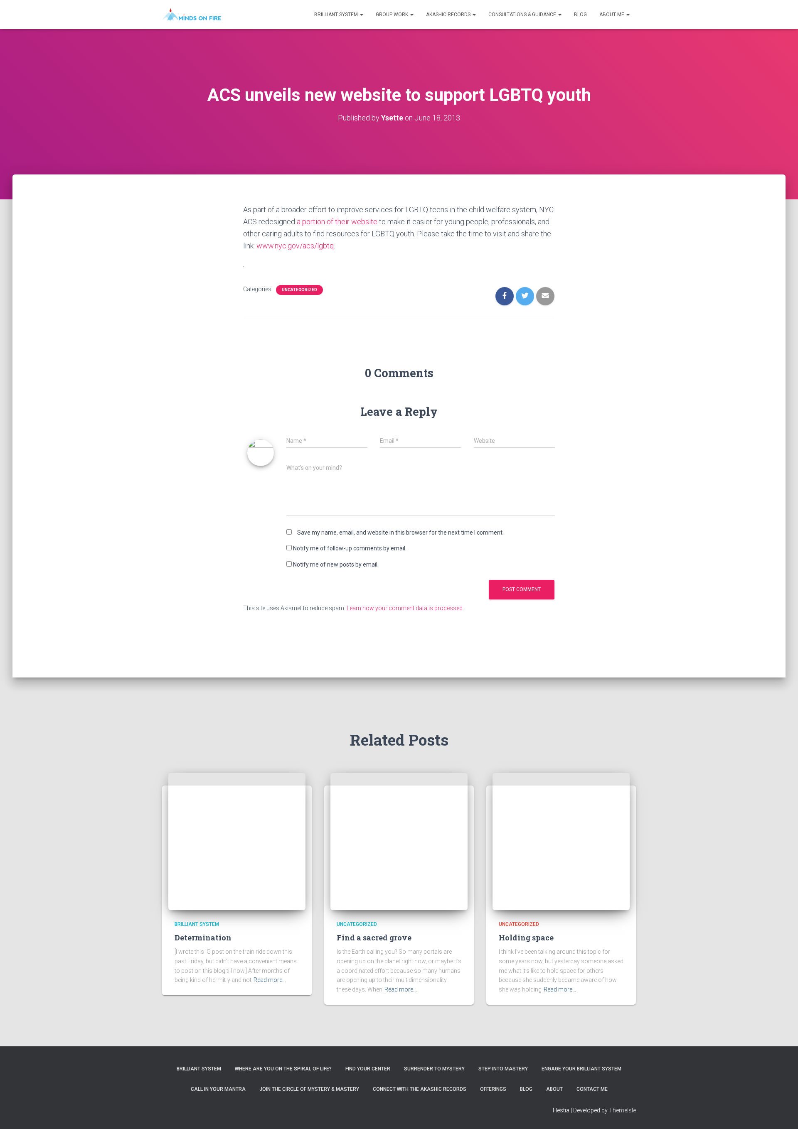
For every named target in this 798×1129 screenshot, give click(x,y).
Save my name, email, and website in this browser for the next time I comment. (400, 532)
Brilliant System (336, 14)
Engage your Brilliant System (581, 1069)
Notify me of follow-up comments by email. (349, 548)
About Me (612, 14)
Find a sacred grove (374, 937)
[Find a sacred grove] (399, 840)
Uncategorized (299, 289)
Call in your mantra (218, 1089)
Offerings (493, 1089)
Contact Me (592, 1089)
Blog (580, 14)
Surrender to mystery (434, 1069)
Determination (203, 937)
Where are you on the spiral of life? (283, 1069)
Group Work (392, 14)
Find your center (367, 1069)
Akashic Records (449, 14)
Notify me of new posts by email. (336, 564)
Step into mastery (503, 1069)
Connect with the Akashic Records (419, 1089)
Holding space (526, 937)
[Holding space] (561, 840)
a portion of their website (337, 221)
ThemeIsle (622, 1110)
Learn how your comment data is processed (405, 608)
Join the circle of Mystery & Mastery (309, 1089)
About (554, 1089)
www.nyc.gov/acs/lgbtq (295, 245)
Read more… (270, 980)
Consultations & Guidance (522, 14)
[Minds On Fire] (191, 14)
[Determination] (236, 840)
